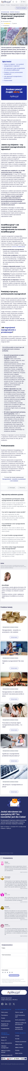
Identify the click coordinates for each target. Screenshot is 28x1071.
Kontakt (17, 1038)
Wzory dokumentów (6, 1043)
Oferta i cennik (19, 1012)
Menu (24, 1)
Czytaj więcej (14, 637)
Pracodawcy (4, 1015)
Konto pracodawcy (20, 1020)
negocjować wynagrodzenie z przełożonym (8, 329)
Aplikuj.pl (3, 5)
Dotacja (17, 1050)
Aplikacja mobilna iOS (6, 1055)
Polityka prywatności (20, 1041)
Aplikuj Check (18, 1044)
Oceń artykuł (5, 970)
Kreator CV (4, 1037)
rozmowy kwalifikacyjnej (18, 246)
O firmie (17, 1036)
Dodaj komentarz (14, 975)
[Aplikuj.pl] (14, 992)
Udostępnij (12, 487)
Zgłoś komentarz (23, 872)
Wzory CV (4, 1040)
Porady (8, 5)
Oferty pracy (4, 1012)
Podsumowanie (8, 80)
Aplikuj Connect (19, 1047)
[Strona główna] (6, 1)
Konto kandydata (5, 1021)
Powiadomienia (5, 1028)
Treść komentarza (6, 954)
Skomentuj (22, 487)
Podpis (3, 948)
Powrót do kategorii (21, 7)
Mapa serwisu (18, 1053)
